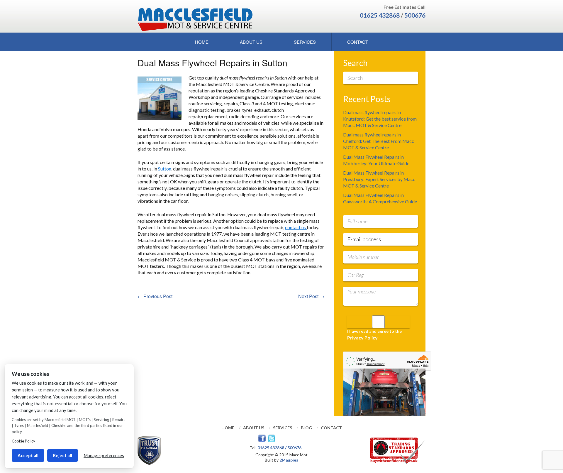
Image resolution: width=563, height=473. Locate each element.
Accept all (28, 455)
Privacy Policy (362, 337)
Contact (357, 42)
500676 (414, 15)
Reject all (62, 455)
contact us (296, 227)
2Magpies (288, 459)
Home (201, 42)
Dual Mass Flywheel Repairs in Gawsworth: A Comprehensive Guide (380, 198)
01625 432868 (380, 15)
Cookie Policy (23, 441)
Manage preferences (104, 455)
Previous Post (155, 296)
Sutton (164, 168)
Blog (306, 427)
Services (305, 42)
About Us (251, 42)
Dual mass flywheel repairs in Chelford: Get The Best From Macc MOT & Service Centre (378, 141)
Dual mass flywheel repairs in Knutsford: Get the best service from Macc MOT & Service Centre (380, 118)
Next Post (311, 296)
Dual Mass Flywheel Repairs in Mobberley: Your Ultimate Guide (376, 160)
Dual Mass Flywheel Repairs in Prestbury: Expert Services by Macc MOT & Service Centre (379, 179)
